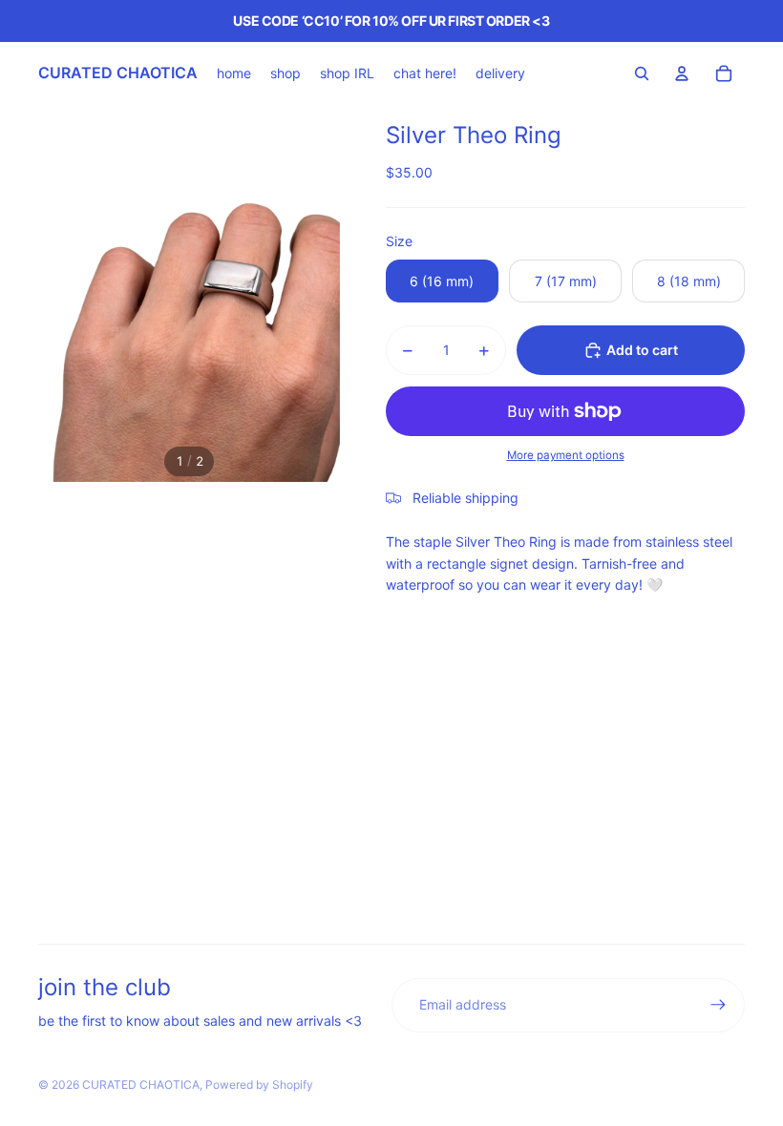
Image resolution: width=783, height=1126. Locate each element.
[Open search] (642, 73)
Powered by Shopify (259, 1084)
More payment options (565, 455)
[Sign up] (718, 1005)
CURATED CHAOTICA (141, 1084)
